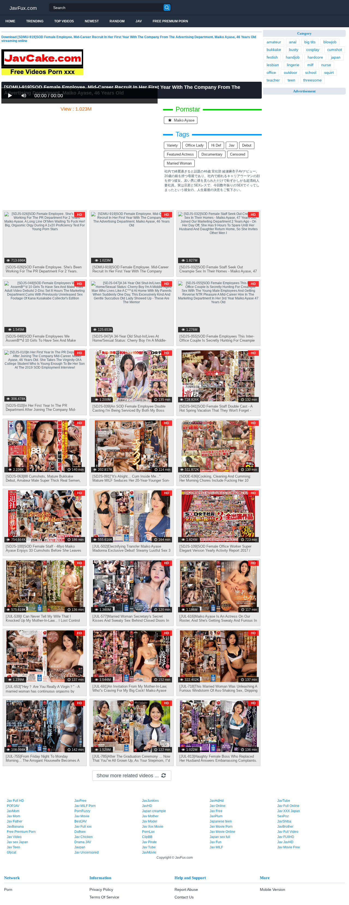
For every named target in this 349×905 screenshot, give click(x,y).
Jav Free (216, 811)
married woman (179, 163)
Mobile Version (272, 889)
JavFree (80, 801)
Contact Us (184, 897)
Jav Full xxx (83, 826)
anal (292, 42)
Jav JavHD (285, 842)
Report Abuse (186, 889)
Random (117, 21)
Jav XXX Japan (288, 811)
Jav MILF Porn (85, 806)
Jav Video (14, 837)
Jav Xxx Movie (152, 826)
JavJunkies (150, 801)
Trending (34, 21)
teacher (273, 80)
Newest (92, 21)
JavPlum (216, 816)
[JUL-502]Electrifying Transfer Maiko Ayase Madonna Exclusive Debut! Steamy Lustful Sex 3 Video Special (131, 550)
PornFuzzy (82, 811)
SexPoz (283, 816)
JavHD (147, 806)
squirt (329, 72)
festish (272, 57)
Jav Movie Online (222, 832)
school (310, 72)
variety (172, 145)
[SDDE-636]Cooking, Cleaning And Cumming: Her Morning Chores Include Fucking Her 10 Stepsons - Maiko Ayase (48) (215, 480)
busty (293, 49)
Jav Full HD (15, 801)
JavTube (283, 801)
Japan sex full (220, 837)
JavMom (13, 811)
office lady (194, 145)
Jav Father (14, 821)
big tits (309, 42)
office (271, 72)
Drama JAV (82, 842)
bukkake (274, 49)
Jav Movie (81, 816)
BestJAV (80, 821)
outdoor (290, 72)
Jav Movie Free (288, 847)
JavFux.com (23, 8)
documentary (211, 154)
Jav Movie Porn (221, 826)
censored (237, 154)
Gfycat (11, 852)
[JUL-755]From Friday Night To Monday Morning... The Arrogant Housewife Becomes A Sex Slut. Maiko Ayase (42, 760)
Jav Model (149, 821)
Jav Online (217, 806)
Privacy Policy (101, 889)
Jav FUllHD (285, 837)
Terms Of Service (104, 897)
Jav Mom (13, 816)
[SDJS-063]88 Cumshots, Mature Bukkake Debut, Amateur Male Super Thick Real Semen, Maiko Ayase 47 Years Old (43, 480)
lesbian (273, 65)
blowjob (329, 42)
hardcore (315, 57)
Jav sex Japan (17, 842)
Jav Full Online (288, 806)
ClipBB (147, 837)
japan (336, 57)
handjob (293, 57)
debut (246, 145)
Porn (8, 889)
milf (310, 65)
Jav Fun (215, 842)
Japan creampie (154, 811)
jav (231, 145)
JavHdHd (217, 801)
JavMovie (149, 852)
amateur (274, 42)
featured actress (180, 154)
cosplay (312, 49)
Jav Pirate (149, 842)
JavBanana (15, 826)
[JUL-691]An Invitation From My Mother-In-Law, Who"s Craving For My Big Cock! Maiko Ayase (129, 688)
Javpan (79, 847)
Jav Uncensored (86, 852)
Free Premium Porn (170, 21)
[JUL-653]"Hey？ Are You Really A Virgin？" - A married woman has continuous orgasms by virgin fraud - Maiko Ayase (43, 691)
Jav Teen (13, 847)
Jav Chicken (83, 837)
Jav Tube (149, 847)
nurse (326, 65)
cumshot (334, 49)
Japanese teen (221, 821)
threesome (312, 80)
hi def (216, 145)
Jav (139, 21)
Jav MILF (216, 847)
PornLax (148, 832)
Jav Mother (150, 816)
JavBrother (285, 826)
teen (291, 80)
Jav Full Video (287, 832)
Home (10, 21)
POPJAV (13, 806)
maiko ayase (183, 120)
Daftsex (80, 832)
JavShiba (284, 821)
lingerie (293, 65)
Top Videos (64, 21)
